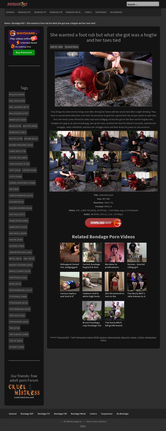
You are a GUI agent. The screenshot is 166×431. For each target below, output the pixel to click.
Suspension (101, 12)
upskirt (16, 347)
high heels (17, 233)
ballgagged (18, 113)
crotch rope (19, 163)
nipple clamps (19, 271)
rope (15, 283)
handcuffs (18, 227)
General (10, 12)
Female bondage (21, 195)
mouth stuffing (20, 264)
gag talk (17, 214)
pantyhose (18, 277)
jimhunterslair (20, 252)
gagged (133, 337)
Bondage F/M (56, 12)
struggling (18, 302)
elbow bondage (114, 337)
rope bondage (150, 337)
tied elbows (18, 334)
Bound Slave (71, 46)
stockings (18, 296)
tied (14, 328)
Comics (88, 12)
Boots (15, 138)
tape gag (17, 315)
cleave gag (18, 157)
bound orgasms (21, 144)
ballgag (90, 337)
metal (15, 258)
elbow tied (125, 337)
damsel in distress (22, 182)
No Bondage (116, 12)
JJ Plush (140, 337)
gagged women (20, 208)
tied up (103, 340)
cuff (14, 170)
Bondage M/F (24, 12)
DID (14, 189)
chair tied (17, 151)
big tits (30, 126)
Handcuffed (18, 220)
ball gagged (81, 337)
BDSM (96, 337)
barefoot (17, 119)
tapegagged (18, 321)
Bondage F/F (40, 12)
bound (31, 138)
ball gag (17, 100)
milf (29, 258)
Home (7, 23)
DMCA (83, 426)
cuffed (29, 170)
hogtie (16, 239)
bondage (103, 337)
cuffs (15, 176)
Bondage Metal (73, 12)
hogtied (16, 245)
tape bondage (19, 309)
